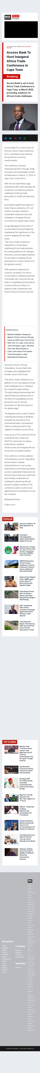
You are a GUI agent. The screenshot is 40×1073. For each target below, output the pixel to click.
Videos (4, 968)
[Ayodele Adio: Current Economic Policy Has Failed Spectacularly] (11, 766)
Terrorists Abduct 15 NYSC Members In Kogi (27, 526)
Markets (18, 967)
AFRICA (4, 952)
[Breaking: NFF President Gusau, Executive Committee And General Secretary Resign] (11, 778)
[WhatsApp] (7, 509)
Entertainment (6, 959)
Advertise (18, 952)
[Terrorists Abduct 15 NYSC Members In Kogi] (11, 523)
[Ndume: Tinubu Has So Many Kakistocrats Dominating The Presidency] (11, 806)
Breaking (12, 76)
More (4, 972)
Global (4, 950)
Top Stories (9, 742)
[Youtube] (8, 509)
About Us (18, 950)
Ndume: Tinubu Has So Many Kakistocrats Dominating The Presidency (27, 811)
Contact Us (19, 955)
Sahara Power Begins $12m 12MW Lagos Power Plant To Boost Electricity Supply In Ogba (28, 581)
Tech (3, 963)
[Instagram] (6, 509)
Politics (4, 957)
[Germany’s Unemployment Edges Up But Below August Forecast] (11, 534)
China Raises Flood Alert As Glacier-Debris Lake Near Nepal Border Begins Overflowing (27, 595)
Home (4, 945)
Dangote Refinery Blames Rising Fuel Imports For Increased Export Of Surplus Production (27, 825)
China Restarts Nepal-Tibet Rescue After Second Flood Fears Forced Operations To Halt (27, 626)
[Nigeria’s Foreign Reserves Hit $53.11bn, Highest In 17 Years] (11, 794)
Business (5, 954)
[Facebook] (4, 509)
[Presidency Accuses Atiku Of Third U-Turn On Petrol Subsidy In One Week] (11, 834)
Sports (4, 961)
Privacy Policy (19, 957)
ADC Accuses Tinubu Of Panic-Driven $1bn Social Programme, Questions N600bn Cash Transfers (27, 551)
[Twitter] (5, 509)
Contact (4, 970)
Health (4, 965)
